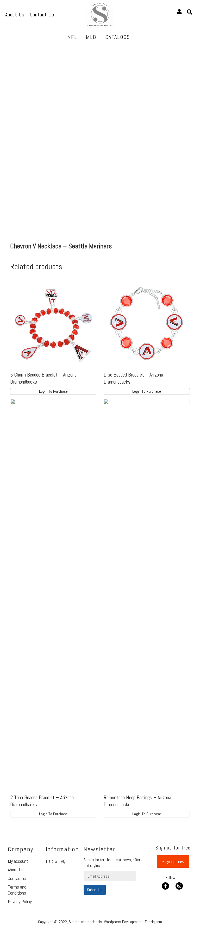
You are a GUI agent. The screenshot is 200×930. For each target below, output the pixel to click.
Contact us (17, 878)
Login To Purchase (53, 391)
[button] (173, 861)
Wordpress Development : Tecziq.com (133, 922)
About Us (15, 870)
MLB (91, 37)
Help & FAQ (55, 861)
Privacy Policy (20, 901)
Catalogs (117, 37)
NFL (72, 37)
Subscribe (94, 889)
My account (18, 861)
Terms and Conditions (17, 890)
